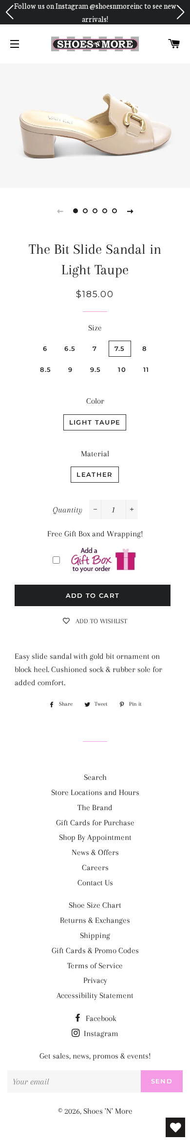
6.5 (70, 348)
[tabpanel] (95, 124)
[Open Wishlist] (175, 1127)
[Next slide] (130, 211)
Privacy (95, 980)
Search (95, 777)
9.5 (95, 369)
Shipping (95, 935)
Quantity (67, 509)
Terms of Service (95, 965)
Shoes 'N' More (108, 1111)
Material (95, 453)
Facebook (100, 1018)
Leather (94, 474)
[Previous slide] (60, 211)
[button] (9, 12)
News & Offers (95, 852)
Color (95, 401)
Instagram (100, 1033)
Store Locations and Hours (95, 792)
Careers (95, 867)
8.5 (45, 369)
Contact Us (95, 882)
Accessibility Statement (95, 995)
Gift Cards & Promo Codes (95, 950)
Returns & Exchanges (95, 920)
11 (146, 369)
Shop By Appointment (95, 837)
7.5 (119, 348)
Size (95, 327)
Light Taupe (94, 422)
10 (122, 369)
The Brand (95, 807)
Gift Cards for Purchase (95, 822)
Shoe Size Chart (95, 905)
